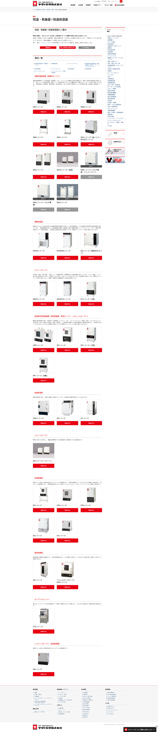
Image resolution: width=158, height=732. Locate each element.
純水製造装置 (111, 50)
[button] (139, 729)
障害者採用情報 (111, 698)
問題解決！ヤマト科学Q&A (65, 700)
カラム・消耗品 (112, 88)
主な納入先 (86, 713)
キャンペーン (62, 710)
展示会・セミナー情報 (64, 712)
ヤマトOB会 (110, 713)
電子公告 (85, 717)
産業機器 (110, 40)
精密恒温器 (54, 63)
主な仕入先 (86, 711)
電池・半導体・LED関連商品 (115, 112)
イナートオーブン (56, 68)
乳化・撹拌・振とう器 (114, 63)
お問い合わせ (110, 708)
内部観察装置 (111, 82)
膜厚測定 (110, 114)
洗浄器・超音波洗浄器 (114, 69)
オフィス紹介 (86, 707)
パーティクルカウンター (114, 120)
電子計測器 (111, 116)
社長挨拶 (85, 694)
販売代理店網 (86, 709)
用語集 (60, 698)
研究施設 (37, 696)
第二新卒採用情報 (111, 694)
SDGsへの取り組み (88, 696)
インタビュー (62, 692)
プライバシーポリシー (112, 710)
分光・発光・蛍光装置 (114, 84)
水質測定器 (111, 78)
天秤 (109, 76)
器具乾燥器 (88, 68)
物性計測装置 (111, 90)
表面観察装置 (111, 80)
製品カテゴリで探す (40, 711)
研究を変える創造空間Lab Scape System (40, 702)
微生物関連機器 (112, 92)
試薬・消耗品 (38, 694)
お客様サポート (97, 5)
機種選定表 (48, 47)
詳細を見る (43, 111)
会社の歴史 (86, 703)
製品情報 (73, 5)
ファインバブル (112, 56)
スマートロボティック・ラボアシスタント (43, 699)
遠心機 (109, 100)
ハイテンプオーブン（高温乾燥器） (58, 71)
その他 (109, 126)
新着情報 (61, 708)
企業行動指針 (86, 702)
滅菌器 (109, 48)
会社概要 (85, 692)
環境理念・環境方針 (88, 700)
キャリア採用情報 (111, 696)
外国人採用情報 (111, 700)
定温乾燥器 (71, 68)
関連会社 (85, 715)
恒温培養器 (111, 44)
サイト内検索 (97, 1)
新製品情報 (61, 713)
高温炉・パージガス (113, 38)
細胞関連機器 (111, 94)
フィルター (111, 74)
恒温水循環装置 (112, 54)
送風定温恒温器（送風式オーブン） (42, 64)
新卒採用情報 (110, 692)
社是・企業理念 (87, 698)
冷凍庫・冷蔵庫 (112, 102)
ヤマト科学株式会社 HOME (39, 9)
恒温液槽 (110, 52)
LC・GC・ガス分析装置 (114, 86)
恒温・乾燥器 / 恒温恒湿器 (115, 36)
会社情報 (80, 5)
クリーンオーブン (73, 63)
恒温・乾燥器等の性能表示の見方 (67, 47)
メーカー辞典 (62, 696)
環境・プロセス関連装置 (114, 104)
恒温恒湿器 (37, 68)
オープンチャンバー (40, 71)
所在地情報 (86, 705)
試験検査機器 (111, 110)
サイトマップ (110, 712)
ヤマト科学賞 (62, 702)
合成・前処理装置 (112, 106)
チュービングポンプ (113, 73)
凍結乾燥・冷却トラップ (114, 46)
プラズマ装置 (111, 42)
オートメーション (112, 108)
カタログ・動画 (108, 5)
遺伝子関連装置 (112, 96)
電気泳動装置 (111, 98)
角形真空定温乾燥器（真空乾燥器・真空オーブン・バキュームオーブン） (92, 65)
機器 (53, 9)
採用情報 (88, 5)
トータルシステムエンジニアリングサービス (43, 705)
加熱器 (109, 71)
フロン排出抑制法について (87, 47)
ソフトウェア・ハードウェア (115, 118)
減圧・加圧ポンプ (112, 61)
